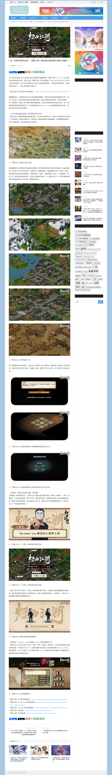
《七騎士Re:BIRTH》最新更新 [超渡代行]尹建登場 (93, 175)
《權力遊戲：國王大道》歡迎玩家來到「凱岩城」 (92, 167)
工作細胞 (82, 279)
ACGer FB (50, 2)
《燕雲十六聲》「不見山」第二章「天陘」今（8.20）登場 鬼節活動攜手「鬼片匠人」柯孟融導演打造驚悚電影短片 (93, 210)
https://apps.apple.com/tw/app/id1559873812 (51, 708)
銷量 (83, 287)
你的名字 (97, 263)
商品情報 (44, 18)
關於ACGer (13, 2)
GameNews (13, 65)
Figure (78, 256)
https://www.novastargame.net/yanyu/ (38, 710)
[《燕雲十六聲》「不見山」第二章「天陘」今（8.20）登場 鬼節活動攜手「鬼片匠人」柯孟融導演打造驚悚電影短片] (78, 208)
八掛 (95, 266)
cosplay (78, 253)
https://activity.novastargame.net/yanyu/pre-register (49, 699)
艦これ (85, 283)
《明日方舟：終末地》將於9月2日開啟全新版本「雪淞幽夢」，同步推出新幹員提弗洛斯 (18, 759)
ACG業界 (81, 249)
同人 (85, 275)
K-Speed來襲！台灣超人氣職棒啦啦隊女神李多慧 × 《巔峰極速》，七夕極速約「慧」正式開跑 (93, 200)
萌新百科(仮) (55, 18)
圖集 (77, 279)
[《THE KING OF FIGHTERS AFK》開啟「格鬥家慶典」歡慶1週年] (78, 191)
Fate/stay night (87, 253)
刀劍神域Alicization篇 (81, 271)
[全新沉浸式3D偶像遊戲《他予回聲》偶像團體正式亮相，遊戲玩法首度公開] (78, 218)
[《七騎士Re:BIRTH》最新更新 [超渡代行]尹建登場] (78, 174)
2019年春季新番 (80, 242)
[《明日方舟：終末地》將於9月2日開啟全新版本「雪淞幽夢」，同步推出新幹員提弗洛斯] (18, 750)
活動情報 (22, 18)
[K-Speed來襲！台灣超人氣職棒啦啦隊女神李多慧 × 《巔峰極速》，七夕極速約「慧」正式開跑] (78, 199)
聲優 (78, 282)
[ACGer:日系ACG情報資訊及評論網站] (19, 10)
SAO (92, 256)
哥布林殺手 (98, 276)
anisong (90, 249)
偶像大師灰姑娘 (87, 267)
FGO (94, 253)
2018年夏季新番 (81, 232)
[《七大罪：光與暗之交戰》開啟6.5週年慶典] (78, 182)
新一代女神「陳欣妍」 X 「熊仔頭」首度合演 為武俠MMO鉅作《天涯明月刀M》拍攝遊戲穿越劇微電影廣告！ (23, 732)
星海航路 (65, 18)
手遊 (94, 279)
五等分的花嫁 (79, 263)
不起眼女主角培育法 (92, 260)
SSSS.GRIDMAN (80, 260)
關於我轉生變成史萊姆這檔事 (93, 287)
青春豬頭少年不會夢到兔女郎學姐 (83, 290)
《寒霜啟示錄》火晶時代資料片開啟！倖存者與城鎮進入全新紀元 (61, 759)
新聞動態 (13, 18)
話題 (96, 282)
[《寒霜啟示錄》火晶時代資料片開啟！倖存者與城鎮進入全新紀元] (60, 750)
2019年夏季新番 (94, 239)
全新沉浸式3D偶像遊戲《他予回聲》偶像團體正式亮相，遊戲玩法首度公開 (93, 219)
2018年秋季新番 (83, 235)
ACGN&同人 (33, 18)
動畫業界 (78, 276)
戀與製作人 (88, 279)
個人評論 (79, 267)
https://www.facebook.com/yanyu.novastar (42, 713)
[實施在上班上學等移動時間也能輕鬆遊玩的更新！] (39, 750)
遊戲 (69, 65)
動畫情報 (93, 271)
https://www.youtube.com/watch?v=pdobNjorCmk (53, 92)
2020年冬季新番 (79, 245)
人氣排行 (88, 263)
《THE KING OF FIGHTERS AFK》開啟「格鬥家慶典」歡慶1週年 (93, 191)
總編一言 (43, 2)
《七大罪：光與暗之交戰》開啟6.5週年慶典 (93, 183)
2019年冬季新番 (82, 239)
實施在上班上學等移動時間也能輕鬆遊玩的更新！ (39, 758)
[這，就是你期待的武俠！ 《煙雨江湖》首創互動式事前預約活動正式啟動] (39, 42)
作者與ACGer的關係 (23, 2)
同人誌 (91, 276)
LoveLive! (86, 257)
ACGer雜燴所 (89, 245)
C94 (95, 249)
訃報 (91, 283)
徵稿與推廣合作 (34, 2)
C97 (99, 249)
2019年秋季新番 (91, 242)
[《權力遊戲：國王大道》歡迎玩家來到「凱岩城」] (78, 166)
